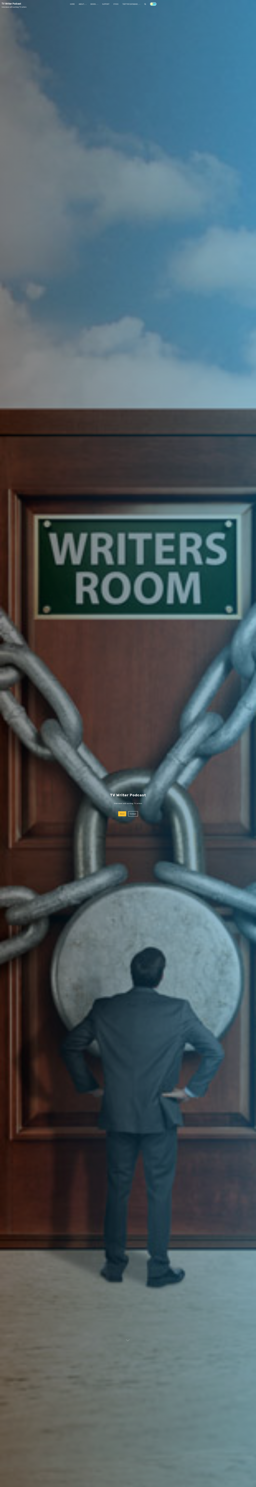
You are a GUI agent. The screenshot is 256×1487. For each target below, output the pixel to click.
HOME (72, 4)
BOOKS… (93, 4)
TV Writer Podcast (11, 3)
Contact (133, 814)
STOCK (115, 4)
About (122, 814)
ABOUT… (82, 4)
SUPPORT (105, 4)
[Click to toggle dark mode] (153, 4)
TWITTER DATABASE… (130, 4)
